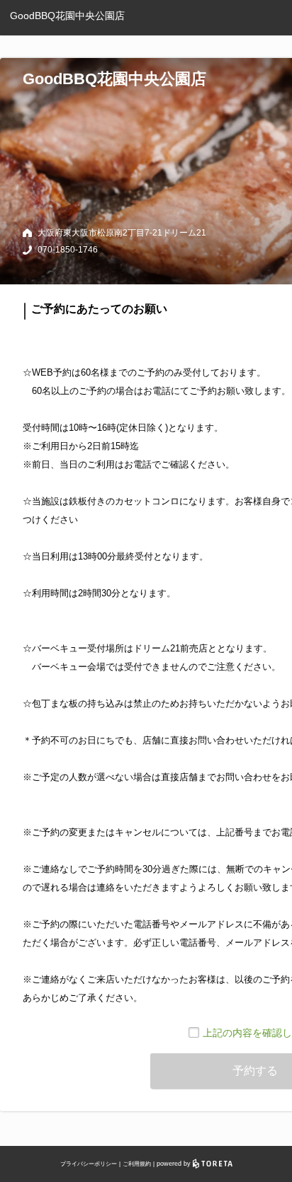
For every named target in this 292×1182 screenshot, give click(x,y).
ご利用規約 (137, 1164)
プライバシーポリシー (88, 1164)
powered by (175, 1163)
